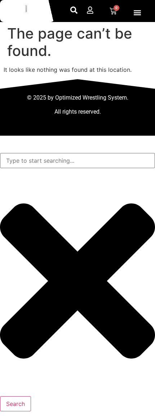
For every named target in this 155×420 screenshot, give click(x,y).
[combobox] (77, 160)
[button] (137, 12)
